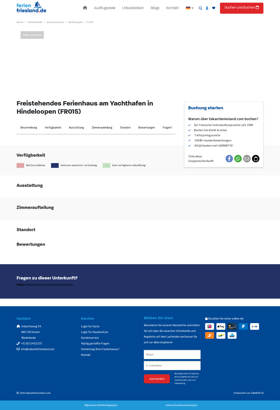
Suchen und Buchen (240, 8)
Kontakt (172, 8)
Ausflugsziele (104, 8)
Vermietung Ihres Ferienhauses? (100, 349)
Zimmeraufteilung (102, 128)
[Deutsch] (189, 8)
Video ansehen (32, 35)
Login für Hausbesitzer (95, 332)
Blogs (155, 8)
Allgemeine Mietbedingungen (101, 405)
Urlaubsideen (133, 8)
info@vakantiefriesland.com (37, 349)
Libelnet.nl (257, 393)
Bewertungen (146, 128)
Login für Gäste (90, 326)
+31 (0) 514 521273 (31, 344)
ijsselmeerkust (55, 22)
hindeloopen (75, 22)
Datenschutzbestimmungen (181, 405)
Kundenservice (90, 338)
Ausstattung (76, 128)
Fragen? (167, 128)
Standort (125, 128)
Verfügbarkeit (53, 128)
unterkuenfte (35, 22)
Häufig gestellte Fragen (95, 344)
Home (20, 22)
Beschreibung (28, 128)
